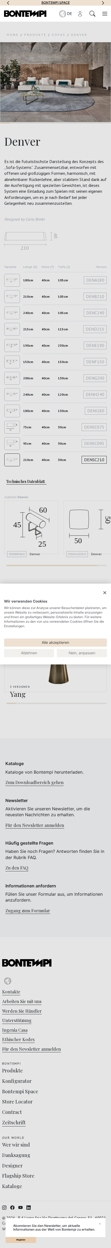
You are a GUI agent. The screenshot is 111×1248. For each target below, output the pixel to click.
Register (20, 1239)
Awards (58, 3)
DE (69, 13)
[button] (8, 3)
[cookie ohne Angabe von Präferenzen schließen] (105, 593)
